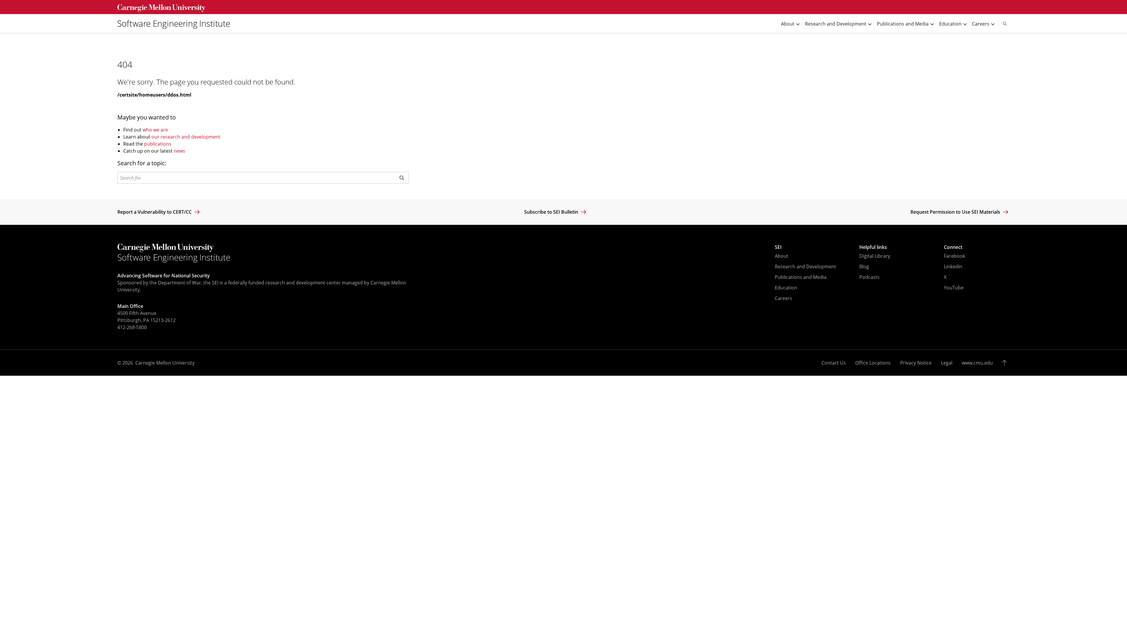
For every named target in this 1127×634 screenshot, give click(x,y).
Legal (946, 363)
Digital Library (874, 256)
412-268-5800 (132, 327)
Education (786, 287)
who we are (155, 130)
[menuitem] (176, 23)
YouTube (954, 287)
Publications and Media (800, 277)
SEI (778, 247)
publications (157, 144)
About (781, 256)
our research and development (185, 137)
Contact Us (833, 363)
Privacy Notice (916, 363)
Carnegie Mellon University (165, 363)
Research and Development (805, 266)
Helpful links (873, 247)
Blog (864, 266)
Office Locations (873, 363)
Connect (953, 247)
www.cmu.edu (977, 363)
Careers (783, 298)
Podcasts (869, 277)
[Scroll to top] (1006, 362)
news (179, 151)
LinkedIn (953, 266)
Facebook (954, 256)
